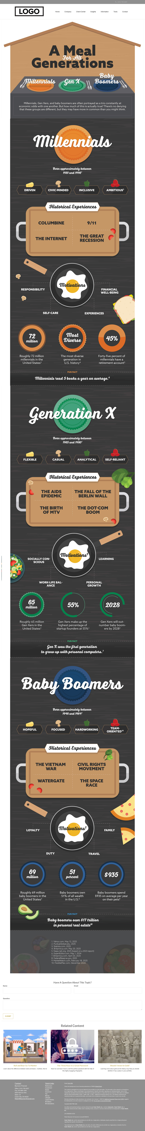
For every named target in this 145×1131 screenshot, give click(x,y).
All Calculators (49, 1104)
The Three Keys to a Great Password (72, 1065)
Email (76, 986)
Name (5, 986)
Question (6, 998)
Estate (47, 1090)
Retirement (48, 1086)
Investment (48, 1088)
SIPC (112, 1107)
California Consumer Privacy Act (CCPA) (114, 1099)
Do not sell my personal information (102, 1100)
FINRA (109, 1107)
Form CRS (70, 1083)
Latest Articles (49, 1100)
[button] (68, 11)
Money (47, 1096)
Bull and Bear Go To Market (25, 1065)
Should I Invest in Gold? (120, 1065)
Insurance (48, 1092)
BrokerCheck (98, 1086)
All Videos (48, 1102)
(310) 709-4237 (122, 2)
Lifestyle (47, 1098)
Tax (46, 1094)
